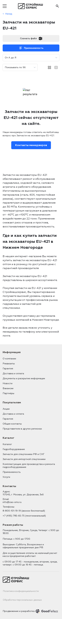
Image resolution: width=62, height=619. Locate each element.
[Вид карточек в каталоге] (49, 67)
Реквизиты (9, 363)
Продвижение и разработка (19, 611)
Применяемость (33, 48)
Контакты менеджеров (31, 145)
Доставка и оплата (13, 373)
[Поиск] (57, 6)
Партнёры (8, 393)
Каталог (7, 444)
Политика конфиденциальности (21, 591)
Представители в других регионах (22, 428)
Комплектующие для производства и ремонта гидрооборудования (29, 466)
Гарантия (8, 368)
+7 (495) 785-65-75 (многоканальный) (24, 515)
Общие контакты (12, 423)
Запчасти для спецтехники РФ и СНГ (23, 454)
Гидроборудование (14, 449)
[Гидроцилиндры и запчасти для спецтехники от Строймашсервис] (31, 6)
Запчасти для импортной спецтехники (24, 459)
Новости (7, 383)
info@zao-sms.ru (12, 502)
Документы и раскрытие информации (24, 378)
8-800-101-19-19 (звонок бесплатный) (24, 510)
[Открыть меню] (5, 6)
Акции (6, 408)
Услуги (6, 477)
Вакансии (8, 388)
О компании (9, 358)
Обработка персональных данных (22, 599)
